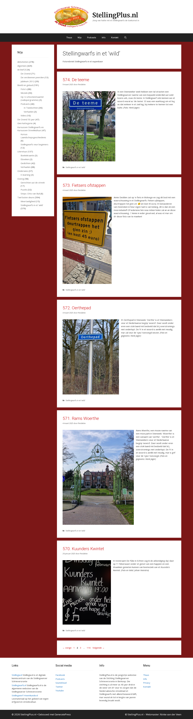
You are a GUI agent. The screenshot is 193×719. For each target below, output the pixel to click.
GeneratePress (63, 714)
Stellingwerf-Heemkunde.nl (25, 695)
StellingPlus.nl (115, 15)
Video (23, 115)
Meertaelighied (28, 201)
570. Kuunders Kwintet (83, 548)
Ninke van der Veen (170, 714)
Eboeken (25, 159)
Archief (20, 69)
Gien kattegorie (24, 123)
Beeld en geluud (25, 85)
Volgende (98, 647)
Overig (20, 178)
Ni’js (80, 37)
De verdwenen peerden (32, 77)
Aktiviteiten (22, 61)
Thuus (69, 37)
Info (104, 37)
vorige (67, 647)
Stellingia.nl (17, 675)
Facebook (60, 675)
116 (89, 647)
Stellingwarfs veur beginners (34, 144)
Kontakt (114, 37)
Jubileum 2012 (27, 81)
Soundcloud (61, 682)
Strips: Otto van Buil (30, 193)
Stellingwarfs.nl (19, 685)
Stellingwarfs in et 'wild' (75, 167)
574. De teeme (76, 79)
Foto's (24, 89)
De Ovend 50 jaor (26, 119)
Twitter (59, 686)
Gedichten (26, 163)
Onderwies (22, 171)
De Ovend (26, 73)
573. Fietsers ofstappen (84, 185)
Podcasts (91, 37)
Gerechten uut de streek (33, 182)
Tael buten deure (25, 197)
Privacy (146, 682)
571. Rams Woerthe (81, 418)
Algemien (21, 65)
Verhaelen (28, 111)
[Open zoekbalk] (125, 37)
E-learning (25, 174)
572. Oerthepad (77, 307)
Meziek (24, 92)
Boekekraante (27, 155)
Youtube (60, 690)
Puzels (24, 189)
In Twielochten (31, 107)
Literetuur (22, 151)
